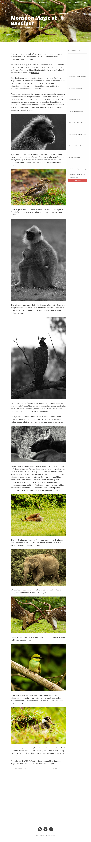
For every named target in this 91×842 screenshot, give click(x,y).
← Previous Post (19, 769)
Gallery (68, 2)
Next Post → (58, 769)
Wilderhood (48, 835)
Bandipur (35, 73)
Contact (86, 2)
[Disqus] (38, 796)
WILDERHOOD (8, 2)
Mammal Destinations (52, 761)
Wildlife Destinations (33, 761)
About (77, 2)
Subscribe (78, 180)
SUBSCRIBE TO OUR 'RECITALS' (77, 174)
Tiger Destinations (19, 763)
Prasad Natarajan (26, 28)
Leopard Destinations (36, 763)
